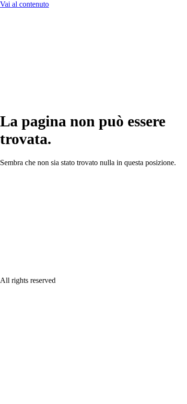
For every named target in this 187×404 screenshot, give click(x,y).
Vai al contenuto (24, 4)
